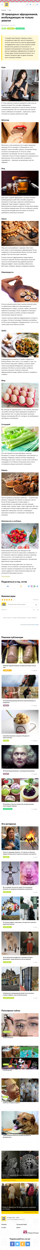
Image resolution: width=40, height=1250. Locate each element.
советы (11, 28)
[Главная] (6, 4)
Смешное (7, 670)
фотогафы (8, 927)
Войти (18, 1227)
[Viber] (31, 586)
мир (5, 1097)
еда (10, 10)
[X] (28, 586)
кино (6, 705)
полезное (20, 28)
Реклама (4, 1224)
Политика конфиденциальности (16, 1219)
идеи (6, 740)
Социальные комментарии (29, 624)
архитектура (8, 998)
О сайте (3, 1227)
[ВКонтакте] (7, 586)
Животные (8, 1129)
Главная (3, 10)
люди (6, 857)
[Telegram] (37, 586)
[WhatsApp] (34, 586)
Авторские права (22, 1224)
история (7, 962)
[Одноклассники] (21, 586)
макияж (7, 1031)
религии (7, 892)
